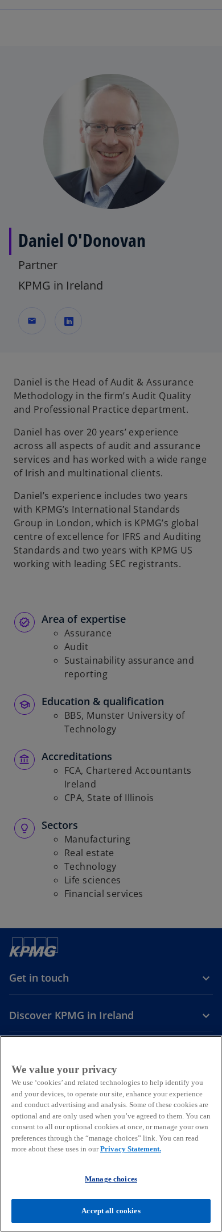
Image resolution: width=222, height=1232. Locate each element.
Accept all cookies (110, 1210)
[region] (111, 1134)
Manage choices (111, 1179)
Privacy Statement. (130, 1149)
